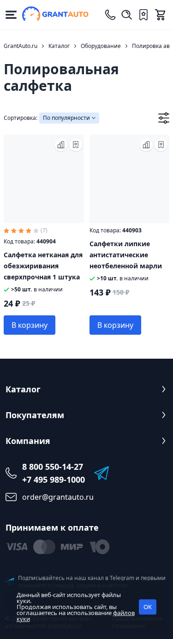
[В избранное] (75, 144)
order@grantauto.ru (58, 497)
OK (147, 607)
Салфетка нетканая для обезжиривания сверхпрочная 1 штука (43, 265)
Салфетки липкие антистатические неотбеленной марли (125, 254)
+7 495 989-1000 (53, 479)
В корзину (30, 325)
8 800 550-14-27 (52, 466)
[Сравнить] (60, 144)
